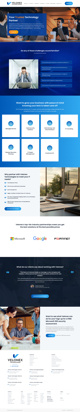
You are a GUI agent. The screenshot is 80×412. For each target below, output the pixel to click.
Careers (47, 3)
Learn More (10, 133)
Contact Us (58, 3)
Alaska (61, 397)
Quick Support (53, 3)
